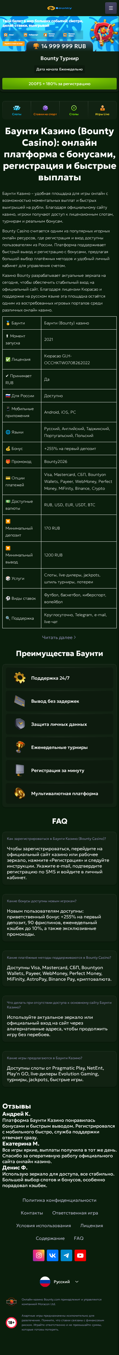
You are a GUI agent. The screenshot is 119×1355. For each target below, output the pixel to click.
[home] (59, 8)
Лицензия (91, 1225)
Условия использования (43, 1225)
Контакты (32, 1213)
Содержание (50, 1238)
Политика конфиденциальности (59, 1200)
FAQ (78, 1238)
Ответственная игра (75, 1213)
